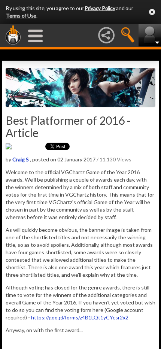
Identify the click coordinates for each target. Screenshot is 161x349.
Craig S (20, 159)
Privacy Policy (100, 8)
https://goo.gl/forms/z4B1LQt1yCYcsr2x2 (79, 317)
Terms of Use (21, 15)
